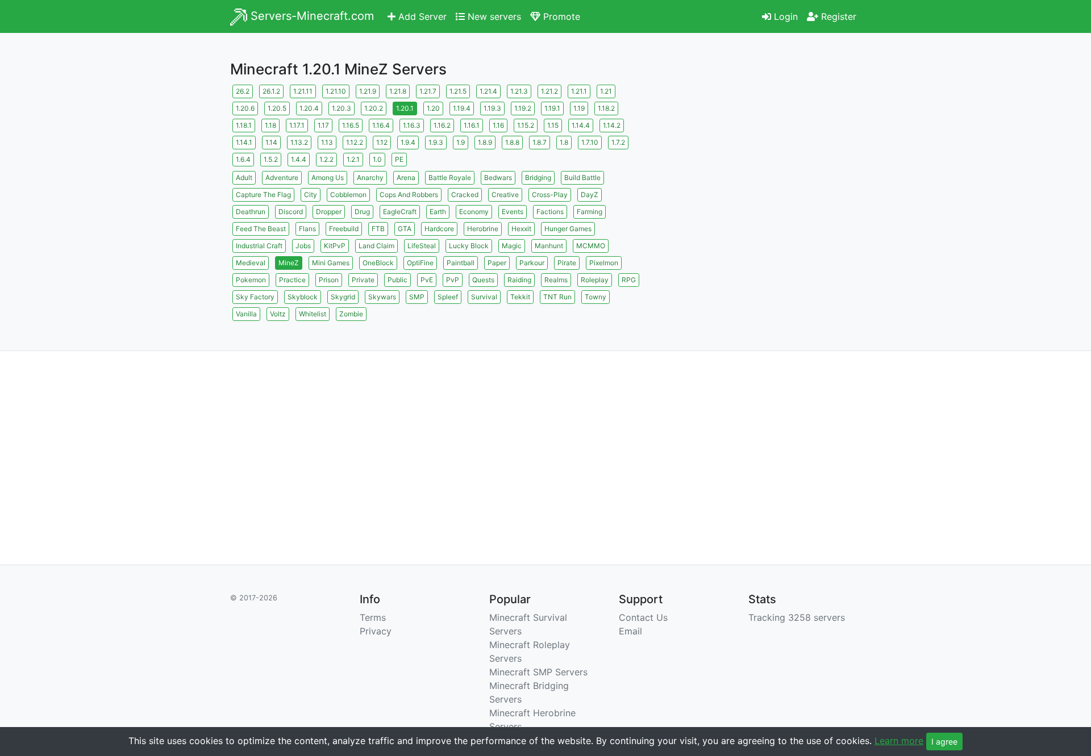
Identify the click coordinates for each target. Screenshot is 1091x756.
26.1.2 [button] (271, 91)
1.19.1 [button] (552, 108)
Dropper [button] (329, 211)
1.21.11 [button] (303, 91)
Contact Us (643, 617)
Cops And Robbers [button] (409, 194)
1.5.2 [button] (271, 159)
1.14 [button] (271, 142)
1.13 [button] (327, 142)
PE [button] (399, 159)
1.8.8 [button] (512, 142)
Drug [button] (362, 211)
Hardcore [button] (439, 228)
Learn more (899, 740)
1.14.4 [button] (581, 125)
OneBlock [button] (378, 262)
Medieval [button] (250, 262)
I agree (944, 741)
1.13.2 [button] (299, 142)
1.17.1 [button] (297, 125)
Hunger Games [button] (568, 228)
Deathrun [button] (250, 211)
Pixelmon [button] (603, 262)
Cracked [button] (464, 194)
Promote (560, 16)
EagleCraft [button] (400, 211)
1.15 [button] (553, 125)
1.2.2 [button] (326, 159)
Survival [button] (484, 297)
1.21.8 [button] (397, 91)
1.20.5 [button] (277, 108)
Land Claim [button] (376, 245)
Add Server (421, 16)
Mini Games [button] (330, 262)
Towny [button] (595, 297)
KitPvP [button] (334, 245)
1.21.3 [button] (519, 91)
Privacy (376, 631)
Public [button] (397, 279)
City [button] (310, 194)
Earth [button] (438, 211)
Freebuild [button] (344, 228)
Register (837, 16)
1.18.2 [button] (606, 108)
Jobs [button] (303, 245)
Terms (373, 617)
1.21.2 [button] (549, 91)
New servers (493, 16)
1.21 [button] (606, 91)
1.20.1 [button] (405, 108)
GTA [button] (404, 228)
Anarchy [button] (370, 177)
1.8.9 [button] (485, 142)
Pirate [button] (566, 262)
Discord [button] (290, 211)
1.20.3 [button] (341, 108)
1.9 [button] (460, 142)
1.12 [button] (382, 142)
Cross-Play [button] (550, 194)
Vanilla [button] (246, 314)
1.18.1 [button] (244, 125)
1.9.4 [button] (408, 142)
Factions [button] (550, 211)
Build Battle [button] (582, 177)
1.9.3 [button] (435, 142)
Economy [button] (474, 211)
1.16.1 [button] (472, 125)
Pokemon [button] (251, 279)
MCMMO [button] (590, 245)
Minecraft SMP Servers (538, 672)
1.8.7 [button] (539, 142)
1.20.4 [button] (309, 108)
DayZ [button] (589, 194)
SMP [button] (416, 297)
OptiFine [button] (420, 262)
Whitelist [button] (312, 314)
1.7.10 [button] (589, 142)
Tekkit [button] (520, 297)
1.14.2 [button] (612, 125)
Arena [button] (406, 177)
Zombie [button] (351, 314)
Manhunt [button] (549, 245)
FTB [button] (378, 228)
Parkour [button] (531, 262)
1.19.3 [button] (492, 108)
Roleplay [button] (595, 279)
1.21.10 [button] (336, 91)
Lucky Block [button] (469, 245)
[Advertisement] (761, 161)
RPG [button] (629, 279)
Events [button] (512, 211)
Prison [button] (329, 279)
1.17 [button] (323, 125)
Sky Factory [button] (255, 297)
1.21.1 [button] (579, 91)
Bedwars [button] (498, 177)
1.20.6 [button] (245, 108)
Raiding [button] (519, 279)
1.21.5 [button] (458, 91)
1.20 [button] (433, 108)
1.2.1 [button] (353, 159)
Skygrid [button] (343, 297)
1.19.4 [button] (461, 108)
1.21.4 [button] (488, 91)
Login (784, 16)
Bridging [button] (538, 177)
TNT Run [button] (557, 297)
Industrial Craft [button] (259, 245)
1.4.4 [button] (298, 159)
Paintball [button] (460, 262)
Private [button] (363, 279)
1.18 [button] (270, 125)
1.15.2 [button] (525, 125)
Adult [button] (244, 177)
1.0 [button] (377, 159)
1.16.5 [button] (350, 125)
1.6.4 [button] (243, 159)
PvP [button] (452, 279)
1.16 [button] (498, 125)
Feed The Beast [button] (261, 228)
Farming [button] (589, 211)
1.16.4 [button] (381, 125)
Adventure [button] (281, 177)
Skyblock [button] (303, 297)
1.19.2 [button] (522, 108)
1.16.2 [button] (442, 125)
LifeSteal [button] (421, 245)
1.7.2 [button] (618, 142)
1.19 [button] (579, 108)
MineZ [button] (288, 262)
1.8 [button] (564, 142)
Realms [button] (556, 279)
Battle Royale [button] (449, 177)
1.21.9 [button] (367, 91)
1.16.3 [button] (411, 125)
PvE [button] (426, 279)
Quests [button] (483, 279)
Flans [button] (307, 228)
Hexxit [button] (521, 228)
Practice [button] (292, 279)
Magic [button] (512, 245)
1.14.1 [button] (244, 142)
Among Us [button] (327, 177)
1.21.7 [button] (427, 91)
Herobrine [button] (482, 228)
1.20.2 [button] (373, 108)
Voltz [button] (278, 314)
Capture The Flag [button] (263, 194)
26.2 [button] (242, 91)
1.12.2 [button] (354, 142)
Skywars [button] (382, 297)
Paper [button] (497, 262)
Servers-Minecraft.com (310, 16)
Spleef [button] (448, 297)
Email (630, 631)
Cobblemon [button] (348, 194)
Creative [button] (505, 194)
